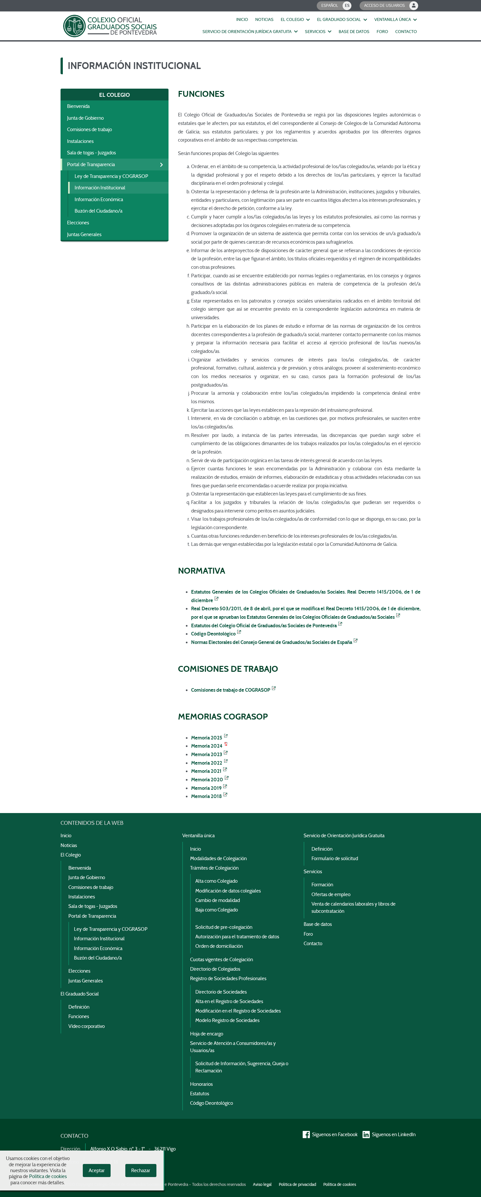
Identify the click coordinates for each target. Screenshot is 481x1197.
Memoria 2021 (206, 771)
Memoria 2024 (207, 746)
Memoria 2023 (206, 754)
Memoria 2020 (207, 780)
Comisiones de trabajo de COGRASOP (230, 690)
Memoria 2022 (206, 763)
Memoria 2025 (206, 738)
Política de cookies (48, 1176)
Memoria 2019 (206, 788)
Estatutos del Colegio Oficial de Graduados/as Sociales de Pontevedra (264, 626)
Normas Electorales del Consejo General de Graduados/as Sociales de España (271, 642)
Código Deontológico (213, 634)
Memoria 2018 (206, 796)
